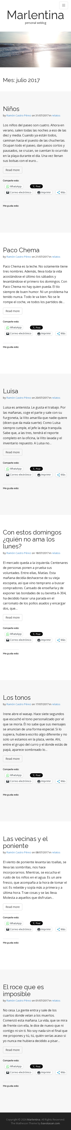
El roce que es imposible (23, 990)
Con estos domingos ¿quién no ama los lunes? (32, 539)
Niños (11, 108)
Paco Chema (21, 250)
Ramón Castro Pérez (19, 115)
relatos (56, 115)
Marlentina (35, 15)
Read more (13, 170)
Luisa (10, 391)
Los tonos (17, 697)
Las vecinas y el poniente (25, 842)
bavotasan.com (50, 1123)
